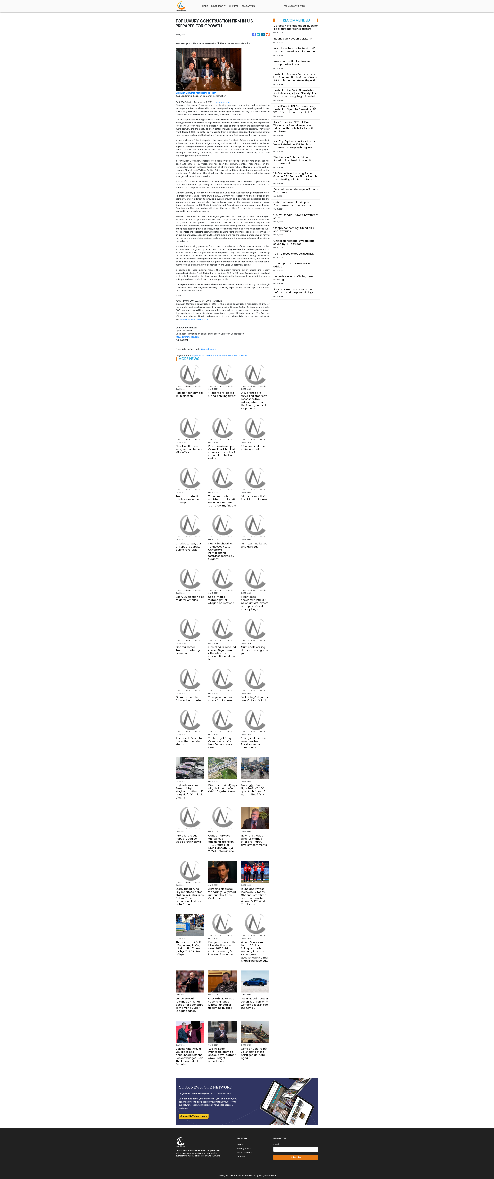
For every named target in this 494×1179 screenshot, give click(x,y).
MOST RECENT (218, 6)
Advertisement (244, 1152)
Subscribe (296, 1157)
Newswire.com (223, 102)
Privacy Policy (244, 1148)
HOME (205, 6)
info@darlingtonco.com (187, 336)
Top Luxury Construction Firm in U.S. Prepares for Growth (221, 355)
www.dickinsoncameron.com (194, 319)
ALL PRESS (233, 6)
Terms (240, 1144)
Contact (241, 1156)
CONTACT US (248, 6)
